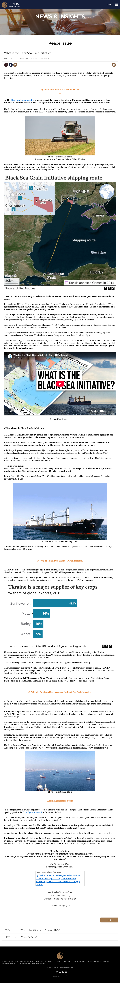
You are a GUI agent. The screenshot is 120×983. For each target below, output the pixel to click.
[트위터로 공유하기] (15, 65)
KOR (109, 5)
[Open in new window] (54, 972)
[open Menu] (116, 4)
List (109, 920)
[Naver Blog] (66, 972)
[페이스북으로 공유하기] (11, 65)
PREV (7, 930)
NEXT (7, 937)
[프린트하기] (114, 65)
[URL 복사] (6, 65)
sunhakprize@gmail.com (101, 961)
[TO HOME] (13, 5)
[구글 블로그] (63, 972)
